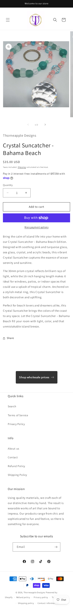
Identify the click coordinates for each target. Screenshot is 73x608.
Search (12, 406)
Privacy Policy (16, 424)
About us (13, 448)
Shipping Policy (17, 475)
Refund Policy (16, 466)
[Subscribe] (56, 547)
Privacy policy (41, 597)
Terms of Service (18, 415)
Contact (13, 457)
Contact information (48, 603)
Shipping (22, 167)
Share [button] (10, 338)
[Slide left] (28, 124)
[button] (8, 20)
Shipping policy (26, 603)
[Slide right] (45, 124)
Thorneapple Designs (34, 592)
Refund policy (23, 597)
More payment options (36, 227)
